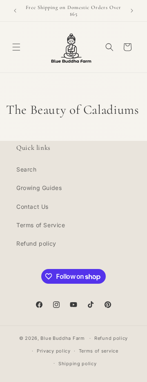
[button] (16, 47)
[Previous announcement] (15, 11)
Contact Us (32, 206)
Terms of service (98, 351)
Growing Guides (39, 187)
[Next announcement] (132, 11)
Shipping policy (77, 363)
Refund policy (36, 243)
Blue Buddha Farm (62, 338)
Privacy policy (54, 351)
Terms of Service (40, 225)
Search (26, 169)
